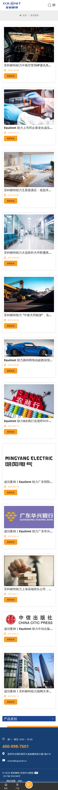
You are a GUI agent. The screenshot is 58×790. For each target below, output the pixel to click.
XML (20, 780)
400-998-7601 (15, 746)
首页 (24, 15)
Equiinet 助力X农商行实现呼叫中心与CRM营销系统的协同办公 (28, 420)
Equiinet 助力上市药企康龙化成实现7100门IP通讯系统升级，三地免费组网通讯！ (28, 127)
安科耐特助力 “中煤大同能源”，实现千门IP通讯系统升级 (28, 315)
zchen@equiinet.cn (17, 760)
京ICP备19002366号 (11, 776)
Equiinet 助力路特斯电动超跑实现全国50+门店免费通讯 (28, 360)
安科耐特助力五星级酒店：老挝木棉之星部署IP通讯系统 (28, 190)
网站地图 (11, 780)
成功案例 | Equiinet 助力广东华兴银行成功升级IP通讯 (28, 531)
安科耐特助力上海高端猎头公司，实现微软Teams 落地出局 (28, 589)
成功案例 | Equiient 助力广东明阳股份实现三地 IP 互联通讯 (28, 481)
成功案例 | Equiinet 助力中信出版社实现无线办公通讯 (28, 628)
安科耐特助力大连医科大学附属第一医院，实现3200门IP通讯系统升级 (28, 252)
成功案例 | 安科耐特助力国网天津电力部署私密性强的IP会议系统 (28, 691)
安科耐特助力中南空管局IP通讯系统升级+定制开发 (28, 65)
